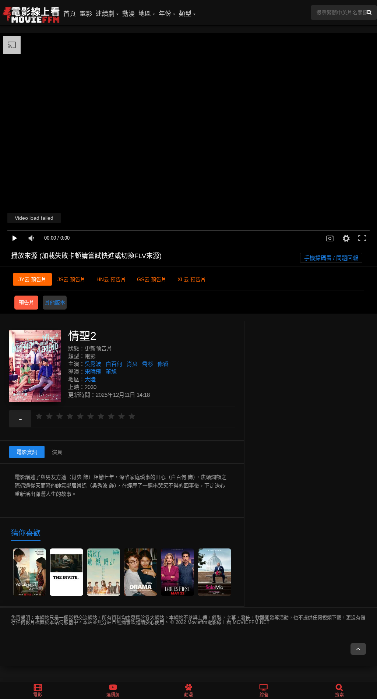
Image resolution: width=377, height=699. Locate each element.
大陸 (90, 379)
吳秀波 (93, 364)
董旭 (111, 371)
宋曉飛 (93, 371)
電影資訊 (27, 452)
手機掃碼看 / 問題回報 (331, 258)
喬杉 (147, 364)
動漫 (128, 13)
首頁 (69, 13)
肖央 (132, 364)
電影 (86, 13)
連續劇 (105, 13)
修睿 (163, 364)
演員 (57, 452)
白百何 (114, 364)
